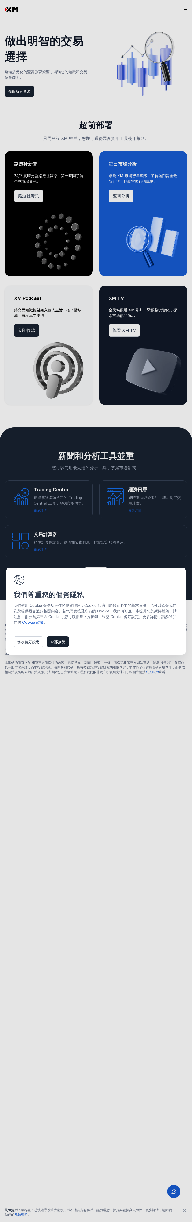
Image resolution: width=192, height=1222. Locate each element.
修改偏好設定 (28, 641)
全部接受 (57, 641)
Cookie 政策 (33, 622)
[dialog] (96, 611)
